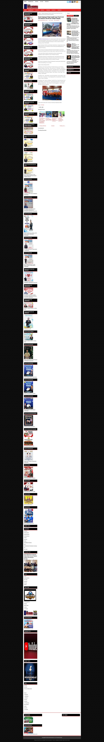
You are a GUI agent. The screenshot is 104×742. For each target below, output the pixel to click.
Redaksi (25, 1)
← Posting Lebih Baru (42, 125)
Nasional (37, 1)
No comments (56, 20)
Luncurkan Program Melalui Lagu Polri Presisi (49, 119)
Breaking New (26, 532)
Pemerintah (59, 10)
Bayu (61, 737)
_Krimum (25, 699)
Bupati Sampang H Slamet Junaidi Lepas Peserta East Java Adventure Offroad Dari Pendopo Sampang (51, 17)
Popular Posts (70, 15)
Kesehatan (47, 1)
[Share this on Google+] (43, 104)
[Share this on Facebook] (41, 104)
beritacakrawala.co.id (52, 737)
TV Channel (26, 608)
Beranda (52, 125)
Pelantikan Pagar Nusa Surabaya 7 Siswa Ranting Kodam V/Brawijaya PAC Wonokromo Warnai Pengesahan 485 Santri (73, 34)
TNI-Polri (41, 1)
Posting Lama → (62, 125)
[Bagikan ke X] (41, 107)
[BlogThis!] (40, 107)
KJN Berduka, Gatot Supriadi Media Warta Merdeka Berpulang (76, 56)
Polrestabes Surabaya (28, 542)
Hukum (25, 692)
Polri (25, 544)
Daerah (25, 537)
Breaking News (31, 1)
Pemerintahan (26, 704)
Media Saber (26, 605)
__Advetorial (26, 696)
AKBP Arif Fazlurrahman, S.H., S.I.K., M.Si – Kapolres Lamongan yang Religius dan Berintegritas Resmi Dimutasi (73, 46)
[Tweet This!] (42, 104)
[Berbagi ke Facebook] (42, 107)
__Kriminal (26, 697)
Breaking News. (26, 536)
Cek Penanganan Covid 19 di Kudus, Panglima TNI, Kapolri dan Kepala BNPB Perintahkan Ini (42, 120)
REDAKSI (25, 687)
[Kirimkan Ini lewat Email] (39, 107)
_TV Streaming (26, 702)
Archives (76, 15)
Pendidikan (48, 10)
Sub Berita (54, 10)
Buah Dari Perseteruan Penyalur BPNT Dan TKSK (60, 120)
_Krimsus (25, 701)
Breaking (25, 531)
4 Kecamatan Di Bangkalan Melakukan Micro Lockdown (55, 120)
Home (40, 13)
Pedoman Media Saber (28, 688)
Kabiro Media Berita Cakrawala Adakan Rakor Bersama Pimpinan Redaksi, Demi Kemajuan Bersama (30, 557)
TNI (24, 547)
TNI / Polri (25, 549)
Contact (25, 607)
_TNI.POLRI (26, 694)
